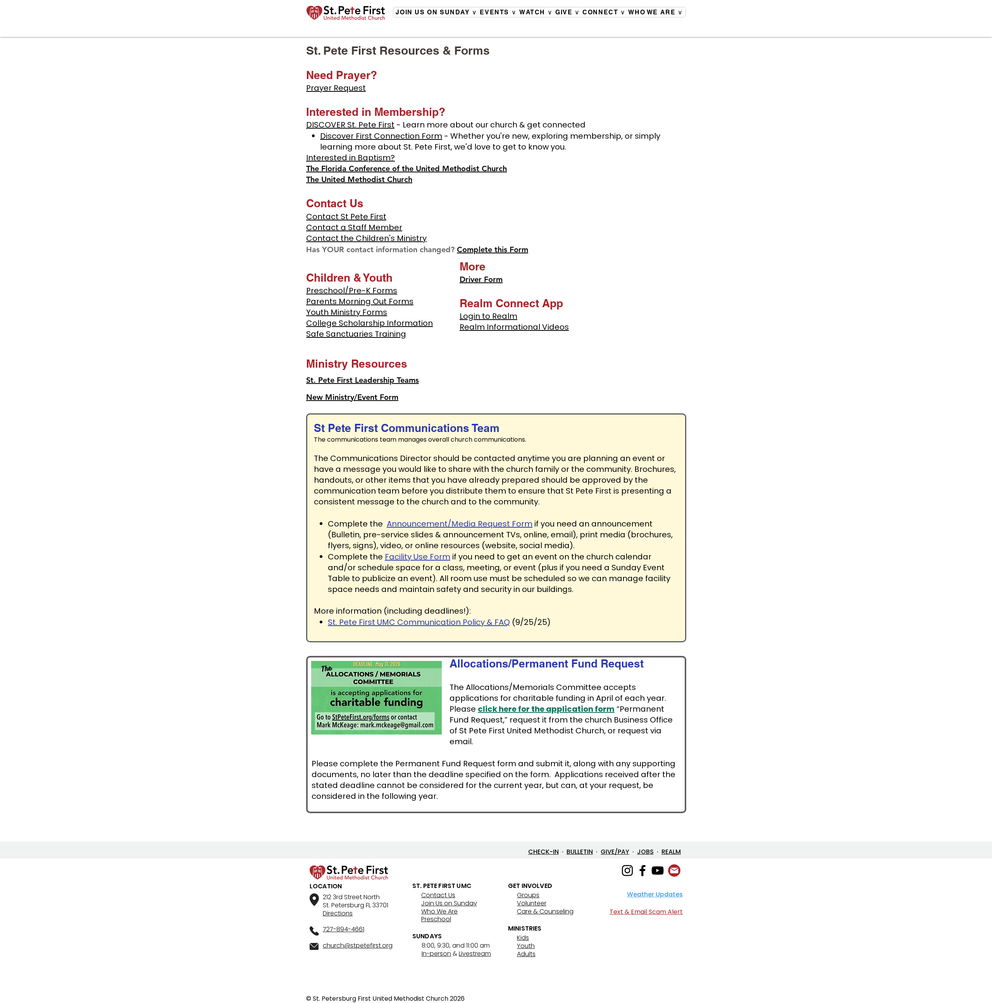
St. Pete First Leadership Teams (362, 380)
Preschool (436, 919)
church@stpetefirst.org (358, 945)
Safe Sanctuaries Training (356, 334)
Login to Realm (488, 316)
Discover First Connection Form (381, 136)
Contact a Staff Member (354, 227)
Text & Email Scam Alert (646, 911)
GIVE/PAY (615, 851)
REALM (671, 851)
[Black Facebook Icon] (642, 870)
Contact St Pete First (346, 216)
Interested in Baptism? (350, 157)
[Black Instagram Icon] (627, 870)
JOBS (645, 851)
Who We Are (439, 911)
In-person (436, 953)
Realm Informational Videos (514, 327)
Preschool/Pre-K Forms (351, 290)
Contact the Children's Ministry (366, 238)
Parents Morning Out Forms (359, 301)
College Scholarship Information (369, 323)
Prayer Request (336, 88)
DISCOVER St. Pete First (350, 124)
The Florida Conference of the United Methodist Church (406, 168)
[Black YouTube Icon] (657, 870)
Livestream (475, 953)
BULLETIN (580, 851)
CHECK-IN (543, 851)
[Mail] (674, 870)
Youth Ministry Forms (346, 312)
